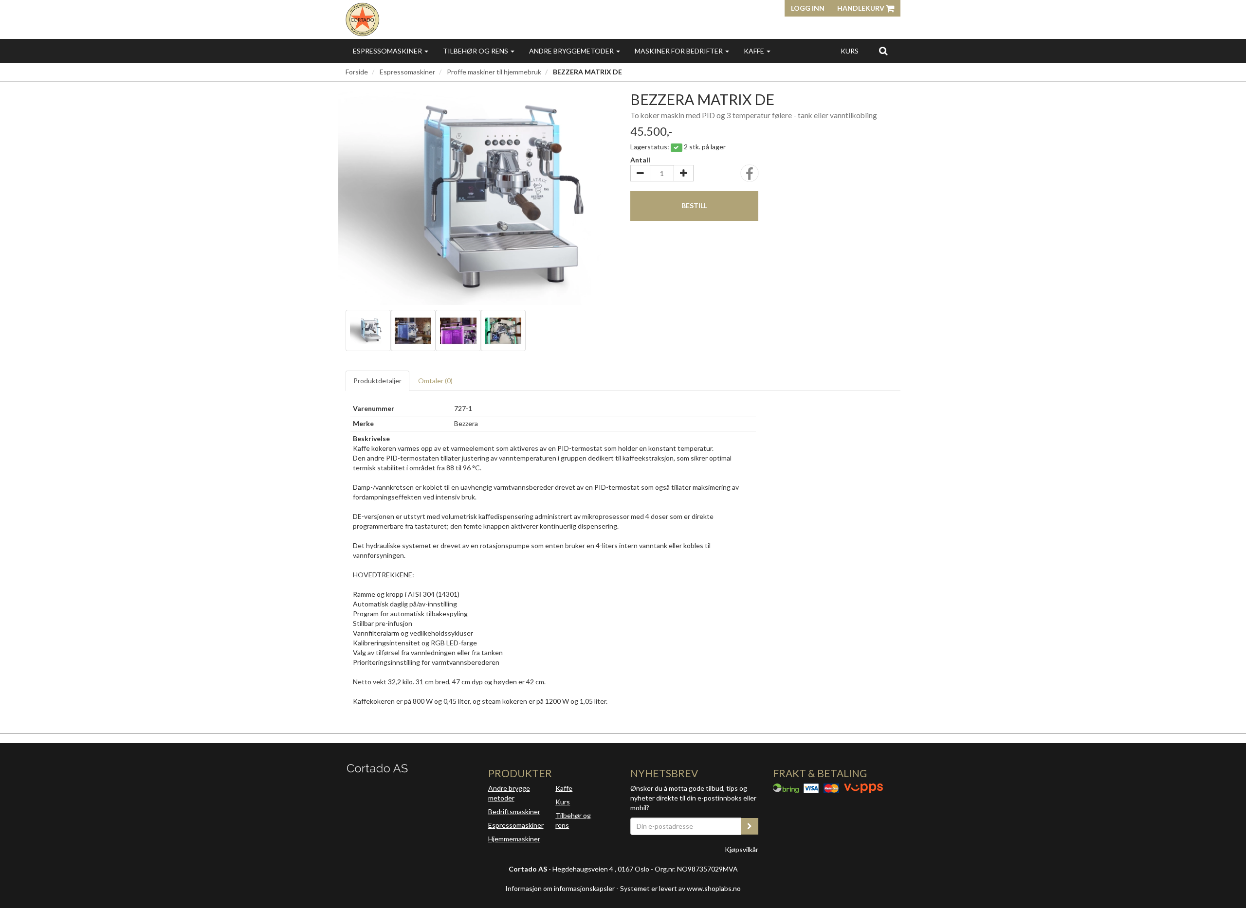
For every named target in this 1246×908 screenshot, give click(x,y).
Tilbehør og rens (476, 51)
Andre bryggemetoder (572, 51)
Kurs (850, 51)
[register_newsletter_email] (749, 826)
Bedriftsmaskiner (514, 811)
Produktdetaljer (377, 380)
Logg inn (808, 8)
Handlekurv (861, 8)
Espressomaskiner (388, 51)
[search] (883, 50)
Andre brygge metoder (509, 793)
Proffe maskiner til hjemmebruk (494, 72)
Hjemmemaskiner (514, 839)
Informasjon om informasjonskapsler (560, 888)
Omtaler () (435, 380)
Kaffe (755, 51)
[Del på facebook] (749, 176)
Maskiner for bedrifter (679, 51)
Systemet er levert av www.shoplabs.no (680, 888)
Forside (357, 72)
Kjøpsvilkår (741, 849)
